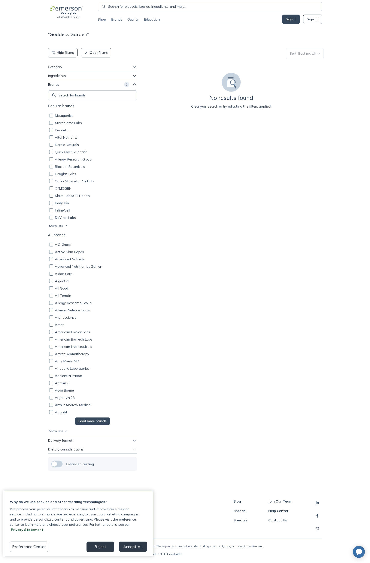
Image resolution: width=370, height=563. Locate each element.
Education (152, 19)
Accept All (133, 546)
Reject (100, 546)
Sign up (312, 19)
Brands (116, 19)
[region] (78, 523)
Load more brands (92, 421)
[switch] (57, 464)
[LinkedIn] (317, 503)
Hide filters (65, 53)
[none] (92, 95)
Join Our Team (280, 501)
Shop (102, 19)
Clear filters (99, 53)
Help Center (278, 511)
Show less (56, 226)
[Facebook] (317, 516)
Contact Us (277, 520)
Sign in (291, 19)
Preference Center (29, 546)
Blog (237, 501)
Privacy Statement (27, 529)
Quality (133, 19)
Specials (240, 520)
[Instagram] (317, 528)
